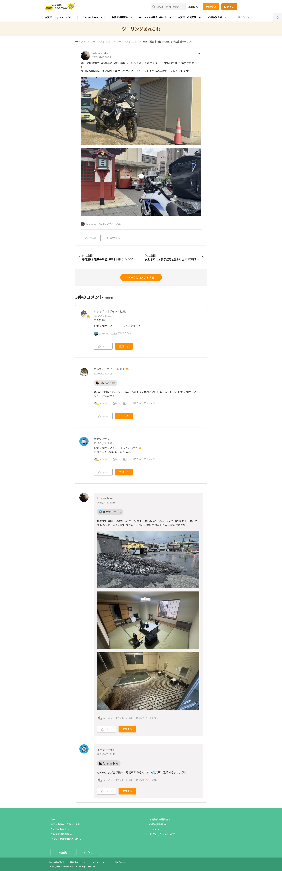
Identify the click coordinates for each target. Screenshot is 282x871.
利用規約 (74, 862)
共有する (114, 238)
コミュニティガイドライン (94, 862)
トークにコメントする (141, 277)
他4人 (139, 717)
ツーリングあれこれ (101, 41)
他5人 (136, 459)
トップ (81, 41)
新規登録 (211, 7)
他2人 (114, 333)
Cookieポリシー (118, 862)
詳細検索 (193, 7)
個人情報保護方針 (57, 862)
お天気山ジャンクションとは (60, 17)
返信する (124, 346)
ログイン (229, 7)
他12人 (102, 223)
